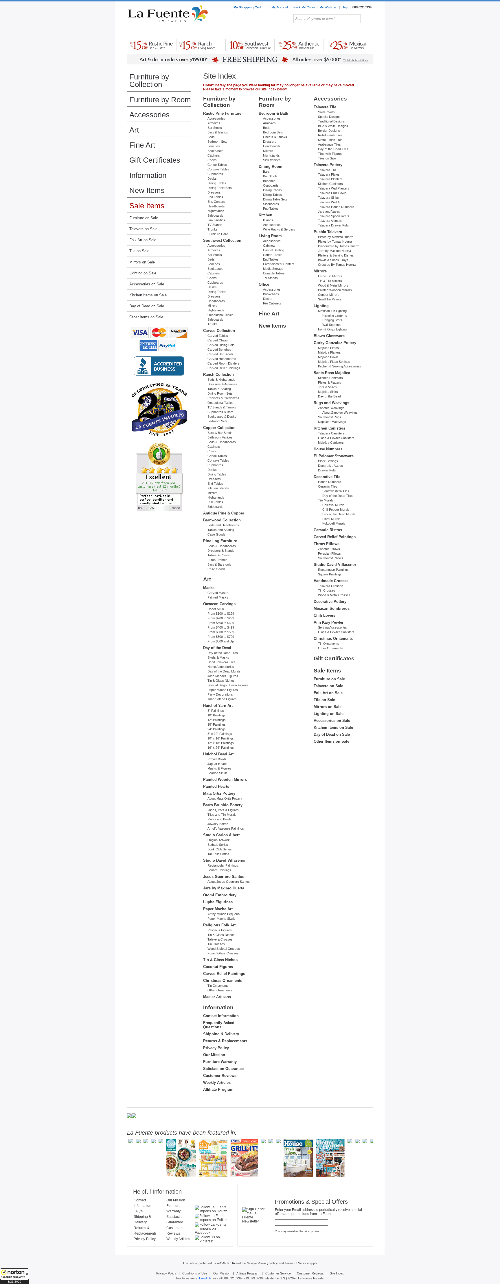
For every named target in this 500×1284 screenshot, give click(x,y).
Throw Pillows (326, 544)
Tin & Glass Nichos (221, 680)
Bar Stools (214, 127)
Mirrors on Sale (142, 262)
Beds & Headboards (221, 442)
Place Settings (328, 461)
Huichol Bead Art (218, 754)
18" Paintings (216, 724)
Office (264, 284)
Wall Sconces (331, 324)
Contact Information (221, 1016)
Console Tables (218, 169)
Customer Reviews (219, 1075)
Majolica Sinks (328, 391)
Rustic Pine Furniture (222, 113)
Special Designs (329, 116)
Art (264, 31)
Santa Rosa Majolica (332, 373)
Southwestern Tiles (335, 491)
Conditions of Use (194, 1273)
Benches (213, 146)
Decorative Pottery (330, 601)
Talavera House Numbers (336, 207)
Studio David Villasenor (224, 860)
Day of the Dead (217, 648)
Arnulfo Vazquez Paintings (225, 828)
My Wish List (328, 7)
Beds (211, 137)
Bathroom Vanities (220, 437)
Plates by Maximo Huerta (335, 237)
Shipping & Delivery (221, 1034)
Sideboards (215, 215)
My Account (279, 7)
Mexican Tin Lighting (332, 311)
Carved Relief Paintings (223, 368)
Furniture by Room (160, 99)
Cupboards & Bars (220, 412)
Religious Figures (219, 930)
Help (345, 7)
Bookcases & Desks (221, 416)
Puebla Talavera (328, 232)
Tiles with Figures (330, 153)
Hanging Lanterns (334, 315)
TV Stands (214, 224)
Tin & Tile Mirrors (330, 281)
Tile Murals (325, 500)
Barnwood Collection (222, 520)
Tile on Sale (139, 251)
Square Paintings (219, 870)
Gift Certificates (154, 160)
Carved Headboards (221, 359)
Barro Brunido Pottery (222, 805)
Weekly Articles (217, 1082)
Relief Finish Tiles (330, 135)
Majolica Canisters (331, 442)
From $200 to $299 (220, 618)
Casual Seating (273, 250)
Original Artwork (218, 840)
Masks (208, 588)
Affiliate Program (218, 1089)
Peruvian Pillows (329, 553)
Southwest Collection (222, 240)
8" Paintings (215, 710)
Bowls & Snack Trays (333, 260)
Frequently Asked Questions (218, 1025)
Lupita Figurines (218, 902)
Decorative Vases (330, 465)
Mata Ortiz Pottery (219, 793)
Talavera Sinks (328, 197)
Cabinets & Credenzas (223, 398)
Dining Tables (216, 183)
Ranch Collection (218, 374)
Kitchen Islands (218, 488)
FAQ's (138, 1211)
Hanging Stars (332, 320)
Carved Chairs (217, 340)
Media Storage (273, 268)
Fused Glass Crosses (223, 953)
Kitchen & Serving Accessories (339, 366)
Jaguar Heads (217, 763)
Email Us (205, 1278)
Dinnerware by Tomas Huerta (338, 246)
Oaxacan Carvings (219, 604)
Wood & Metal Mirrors (333, 285)
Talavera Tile (325, 107)
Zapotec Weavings (331, 408)
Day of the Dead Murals (224, 671)
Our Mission (214, 1055)
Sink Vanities (216, 220)
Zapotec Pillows (329, 549)
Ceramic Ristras (328, 530)
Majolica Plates (328, 348)
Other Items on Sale (146, 317)
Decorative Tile (327, 477)
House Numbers (328, 449)
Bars (266, 171)
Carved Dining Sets (221, 345)
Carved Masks (217, 592)
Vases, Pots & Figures (223, 810)
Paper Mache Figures (222, 690)
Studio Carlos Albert (221, 835)
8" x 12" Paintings (219, 733)
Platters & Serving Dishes (336, 255)
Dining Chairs (272, 190)
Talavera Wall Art (329, 202)
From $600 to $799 (220, 636)
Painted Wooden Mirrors (225, 779)
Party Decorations (220, 694)
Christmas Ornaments (222, 980)
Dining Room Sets (220, 393)
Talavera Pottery (293, 31)
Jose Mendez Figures (222, 676)
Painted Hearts (216, 786)
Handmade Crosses (331, 581)
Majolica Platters (329, 352)
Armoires (213, 123)
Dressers (214, 192)
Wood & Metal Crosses (223, 948)
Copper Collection (219, 427)
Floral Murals (331, 519)
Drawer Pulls (327, 470)
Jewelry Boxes (217, 824)
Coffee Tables (217, 164)
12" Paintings (216, 720)
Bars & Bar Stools (219, 432)
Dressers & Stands (220, 550)
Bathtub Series (217, 844)
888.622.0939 (362, 7)
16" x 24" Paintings (220, 747)
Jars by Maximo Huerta (223, 888)
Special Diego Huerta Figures (228, 685)
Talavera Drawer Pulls (333, 225)
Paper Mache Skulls (221, 918)
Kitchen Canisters (330, 183)
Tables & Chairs (218, 555)
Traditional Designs (331, 121)
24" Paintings (216, 729)
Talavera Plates (329, 174)
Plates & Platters (329, 382)
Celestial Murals (333, 505)
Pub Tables (215, 502)
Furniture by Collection (149, 81)
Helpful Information (157, 1191)
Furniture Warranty (220, 1062)
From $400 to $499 (220, 627)
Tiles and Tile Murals (221, 814)
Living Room (270, 236)
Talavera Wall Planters (333, 188)
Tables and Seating (220, 530)
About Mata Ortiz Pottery (224, 798)
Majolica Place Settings (334, 361)
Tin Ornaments (218, 985)
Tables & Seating (219, 389)
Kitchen (265, 215)
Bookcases (215, 151)
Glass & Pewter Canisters (336, 438)
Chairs (212, 160)
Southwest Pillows (330, 558)
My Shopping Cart (248, 7)
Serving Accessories (332, 627)
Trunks (212, 229)
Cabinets (213, 155)
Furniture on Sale (143, 218)
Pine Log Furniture (220, 541)
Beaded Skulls (217, 773)
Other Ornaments (219, 990)
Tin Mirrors (313, 31)
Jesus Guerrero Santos (223, 876)
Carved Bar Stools (220, 354)
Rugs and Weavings (331, 403)
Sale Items (359, 31)
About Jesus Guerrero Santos (228, 881)
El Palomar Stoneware (334, 456)
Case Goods (216, 534)
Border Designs (329, 130)
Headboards (216, 206)
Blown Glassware (329, 336)
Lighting (334, 31)
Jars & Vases (327, 387)
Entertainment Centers (279, 264)
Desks (212, 178)
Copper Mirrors (328, 294)
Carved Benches (219, 349)
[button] (14, 1276)
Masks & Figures (219, 768)
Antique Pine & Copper (223, 513)
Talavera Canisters (331, 433)
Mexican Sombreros (332, 608)
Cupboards (215, 174)
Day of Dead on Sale (146, 306)
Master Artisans (217, 997)
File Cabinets (272, 303)
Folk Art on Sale (142, 240)
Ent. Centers (216, 201)
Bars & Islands (217, 132)
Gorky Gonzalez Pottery (335, 343)
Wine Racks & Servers (279, 229)
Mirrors (212, 305)
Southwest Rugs (329, 417)
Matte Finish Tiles (330, 140)
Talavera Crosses (220, 939)
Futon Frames (217, 560)
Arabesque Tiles (329, 144)
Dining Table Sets (219, 187)
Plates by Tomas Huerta (335, 241)
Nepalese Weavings (332, 421)
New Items (147, 190)
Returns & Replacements (225, 1041)
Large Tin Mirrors (330, 276)
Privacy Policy (216, 1048)
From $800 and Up (220, 641)
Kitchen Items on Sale (148, 295)
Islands (268, 220)
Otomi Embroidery (219, 895)
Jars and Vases (329, 211)
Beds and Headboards (223, 525)
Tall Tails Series (218, 854)
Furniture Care (217, 234)
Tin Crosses (216, 944)
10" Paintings (216, 715)
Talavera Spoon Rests (333, 216)
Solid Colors (326, 112)
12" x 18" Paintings (220, 743)
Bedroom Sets (217, 141)
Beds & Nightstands (221, 379)
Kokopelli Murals (333, 523)
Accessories (149, 114)
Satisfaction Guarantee (223, 1068)
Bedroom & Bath (273, 113)
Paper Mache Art (218, 909)
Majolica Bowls (328, 357)
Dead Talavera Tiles (221, 662)
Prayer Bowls (216, 759)
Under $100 (215, 609)
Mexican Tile (276, 31)
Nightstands (215, 211)
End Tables (215, 197)
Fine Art (142, 145)
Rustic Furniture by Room (197, 31)
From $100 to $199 (220, 613)
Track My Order (303, 7)
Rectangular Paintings (222, 865)
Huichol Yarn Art (218, 705)
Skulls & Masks (218, 657)
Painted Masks (217, 597)
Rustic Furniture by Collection (152, 31)
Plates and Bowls (219, 819)
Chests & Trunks (275, 137)
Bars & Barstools (219, 564)
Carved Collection (219, 330)
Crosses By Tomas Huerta (337, 264)
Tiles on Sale (327, 158)
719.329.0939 (253, 1278)
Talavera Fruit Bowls (332, 193)
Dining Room (270, 166)
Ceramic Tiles (327, 486)
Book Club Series (219, 849)
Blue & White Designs (333, 126)
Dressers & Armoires (222, 384)
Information (147, 175)
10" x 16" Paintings (220, 738)
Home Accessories (237, 31)
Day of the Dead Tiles (222, 653)
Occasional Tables (220, 315)
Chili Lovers (324, 615)
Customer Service (278, 1273)
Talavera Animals (330, 220)
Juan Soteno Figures (222, 699)
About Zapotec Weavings (340, 412)
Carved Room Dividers (223, 363)
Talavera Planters (330, 179)
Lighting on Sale (142, 273)
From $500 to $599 (220, 632)
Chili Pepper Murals (336, 509)
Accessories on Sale (146, 284)
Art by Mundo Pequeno (223, 914)
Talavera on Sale (143, 229)
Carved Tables (217, 335)
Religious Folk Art (219, 925)
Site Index (337, 1273)
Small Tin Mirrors (330, 299)
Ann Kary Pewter (328, 622)
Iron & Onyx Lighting (332, 329)
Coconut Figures (218, 967)
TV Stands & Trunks (221, 407)
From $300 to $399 (220, 623)
